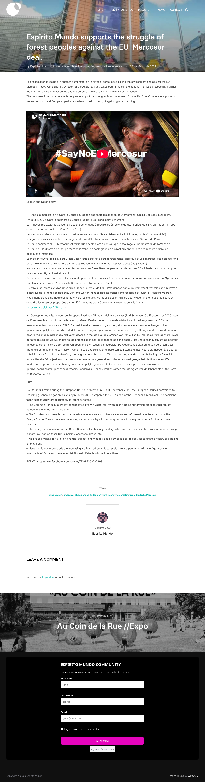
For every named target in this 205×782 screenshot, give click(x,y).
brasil (75, 66)
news (118, 66)
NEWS (161, 10)
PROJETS (143, 10)
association (63, 66)
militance (108, 66)
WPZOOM (193, 775)
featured (96, 66)
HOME (99, 10)
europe (84, 66)
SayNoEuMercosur (146, 494)
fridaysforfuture (98, 494)
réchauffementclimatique (121, 494)
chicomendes (82, 494)
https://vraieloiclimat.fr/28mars (46, 307)
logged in (48, 577)
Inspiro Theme (176, 775)
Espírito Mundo (39, 66)
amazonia (69, 494)
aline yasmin (55, 494)
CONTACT (176, 10)
